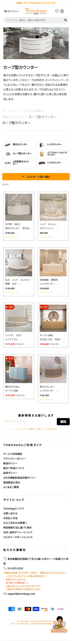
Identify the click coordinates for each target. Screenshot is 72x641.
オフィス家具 (34, 111)
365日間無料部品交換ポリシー (19, 477)
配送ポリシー (10, 463)
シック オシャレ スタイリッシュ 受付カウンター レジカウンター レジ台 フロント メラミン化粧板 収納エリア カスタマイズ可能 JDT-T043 (53, 226)
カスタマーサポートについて (18, 537)
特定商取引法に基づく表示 (17, 527)
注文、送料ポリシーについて (18, 532)
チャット (20, 583)
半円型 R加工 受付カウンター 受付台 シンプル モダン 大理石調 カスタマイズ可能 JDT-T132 (18, 226)
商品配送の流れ (11, 482)
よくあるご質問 (11, 487)
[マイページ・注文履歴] (62, 11)
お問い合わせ (10, 513)
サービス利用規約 (12, 454)
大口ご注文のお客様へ (15, 522)
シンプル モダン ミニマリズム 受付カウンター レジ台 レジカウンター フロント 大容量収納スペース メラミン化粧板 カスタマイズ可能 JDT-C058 (18, 337)
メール (9, 583)
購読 (63, 421)
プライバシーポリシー (14, 458)
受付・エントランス (13, 117)
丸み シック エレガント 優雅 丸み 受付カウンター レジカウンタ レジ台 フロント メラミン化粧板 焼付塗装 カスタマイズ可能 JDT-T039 (18, 282)
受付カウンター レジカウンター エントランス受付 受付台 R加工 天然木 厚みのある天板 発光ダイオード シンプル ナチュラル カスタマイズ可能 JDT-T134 (53, 389)
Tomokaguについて (13, 508)
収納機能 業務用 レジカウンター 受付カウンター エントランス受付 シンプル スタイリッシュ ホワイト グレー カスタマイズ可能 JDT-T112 (53, 282)
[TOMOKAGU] (36, 11)
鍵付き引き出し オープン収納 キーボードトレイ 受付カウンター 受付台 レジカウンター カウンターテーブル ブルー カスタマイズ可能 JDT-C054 (18, 389)
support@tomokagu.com (21, 593)
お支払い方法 (10, 518)
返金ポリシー (10, 472)
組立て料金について (13, 468)
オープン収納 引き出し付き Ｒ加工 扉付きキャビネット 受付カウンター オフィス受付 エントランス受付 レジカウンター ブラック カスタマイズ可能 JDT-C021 (53, 337)
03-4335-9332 (15, 568)
